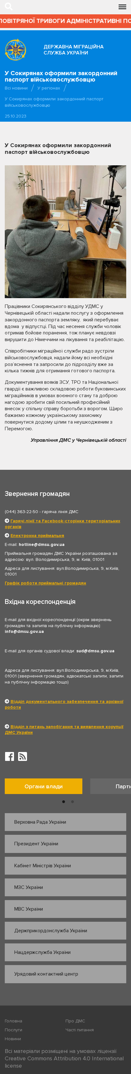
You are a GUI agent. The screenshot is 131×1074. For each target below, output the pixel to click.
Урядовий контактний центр (46, 974)
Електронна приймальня (37, 535)
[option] (47, 787)
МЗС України (28, 887)
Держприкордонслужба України (50, 930)
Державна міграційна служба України (74, 50)
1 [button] (63, 802)
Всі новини (16, 88)
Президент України (36, 844)
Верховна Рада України (40, 822)
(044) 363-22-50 (21, 511)
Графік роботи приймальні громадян (45, 583)
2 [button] (72, 802)
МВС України (28, 909)
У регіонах (49, 88)
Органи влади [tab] (43, 786)
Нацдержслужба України (42, 952)
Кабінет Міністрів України (42, 866)
